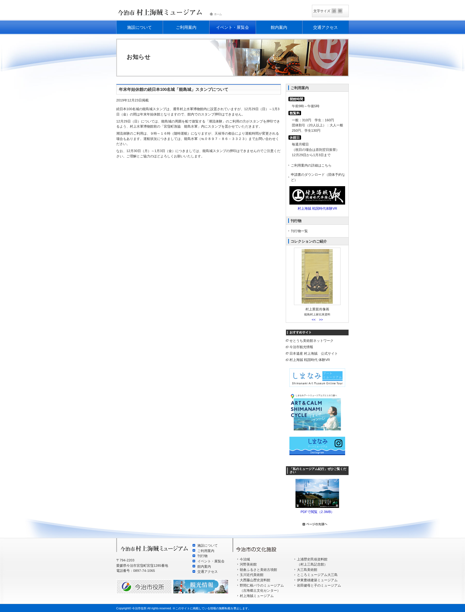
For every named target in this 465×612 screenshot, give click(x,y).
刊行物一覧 (299, 231)
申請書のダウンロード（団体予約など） (318, 177)
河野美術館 (248, 564)
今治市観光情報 (301, 346)
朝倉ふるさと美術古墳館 (258, 570)
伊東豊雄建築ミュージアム (317, 580)
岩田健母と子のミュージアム (319, 585)
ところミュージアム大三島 (317, 575)
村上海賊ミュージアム (257, 596)
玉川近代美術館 (252, 575)
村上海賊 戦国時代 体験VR (309, 359)
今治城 (245, 559)
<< (314, 319)
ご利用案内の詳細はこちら (311, 165)
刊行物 (202, 556)
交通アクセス (325, 27)
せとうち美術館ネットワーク (311, 340)
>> (321, 319)
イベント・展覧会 (232, 27)
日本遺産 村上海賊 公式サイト (313, 353)
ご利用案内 (186, 27)
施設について (139, 27)
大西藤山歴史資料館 (255, 580)
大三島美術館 (307, 570)
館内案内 (279, 27)
